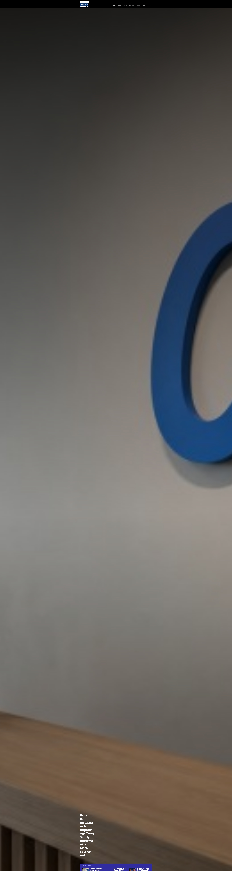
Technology (83, 811)
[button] (150, 5)
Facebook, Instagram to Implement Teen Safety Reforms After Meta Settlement (87, 835)
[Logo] (84, 5)
